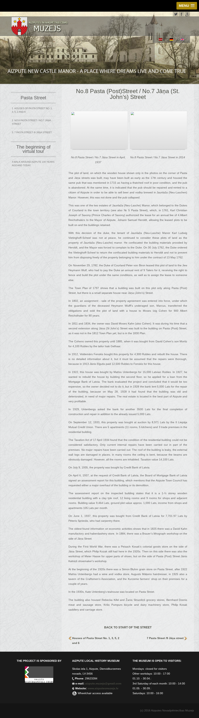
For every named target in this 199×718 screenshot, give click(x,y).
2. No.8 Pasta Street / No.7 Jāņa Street (31, 122)
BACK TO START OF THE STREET (128, 627)
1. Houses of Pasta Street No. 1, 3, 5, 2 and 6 (32, 110)
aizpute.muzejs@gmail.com (103, 683)
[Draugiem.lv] (187, 13)
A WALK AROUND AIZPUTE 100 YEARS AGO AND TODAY (33, 164)
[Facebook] (181, 13)
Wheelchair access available (95, 693)
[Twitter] (175, 13)
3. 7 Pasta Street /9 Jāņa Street (32, 132)
